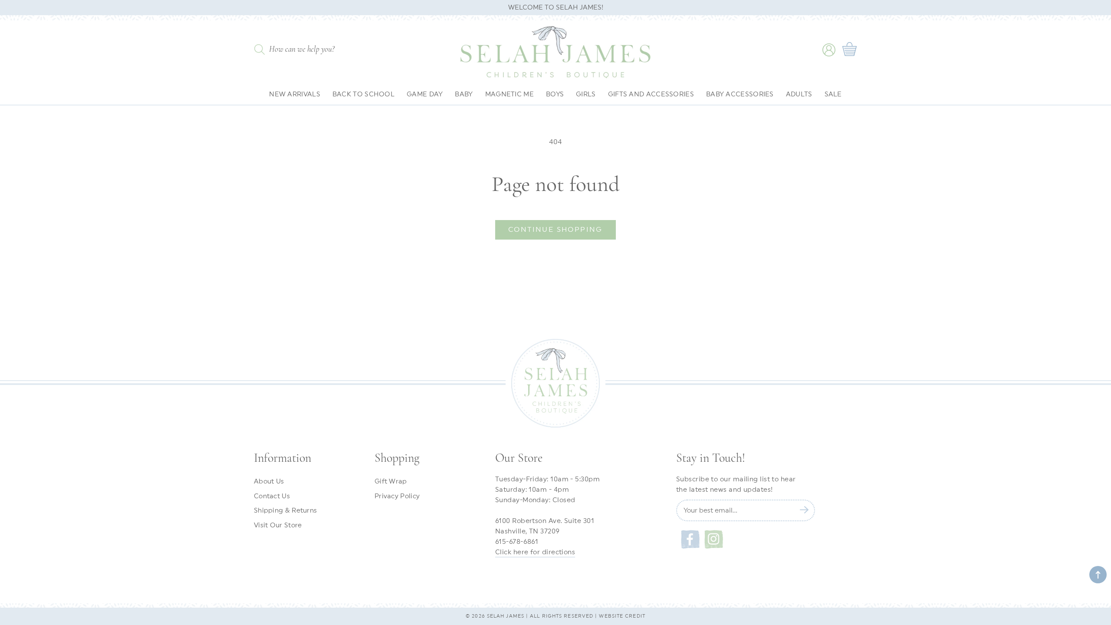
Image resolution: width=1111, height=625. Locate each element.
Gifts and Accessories (651, 94)
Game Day (425, 94)
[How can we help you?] (259, 49)
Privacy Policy (397, 496)
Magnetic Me (509, 94)
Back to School (363, 94)
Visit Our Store (278, 525)
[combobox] (315, 51)
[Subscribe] (804, 509)
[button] (850, 49)
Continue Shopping (555, 229)
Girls (586, 94)
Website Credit (622, 616)
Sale (833, 94)
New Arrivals (294, 94)
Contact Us (272, 496)
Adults (799, 94)
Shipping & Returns (285, 510)
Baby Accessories (740, 94)
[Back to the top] (1098, 574)
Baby (464, 94)
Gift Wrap (391, 481)
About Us (269, 481)
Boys (555, 94)
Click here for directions (535, 552)
